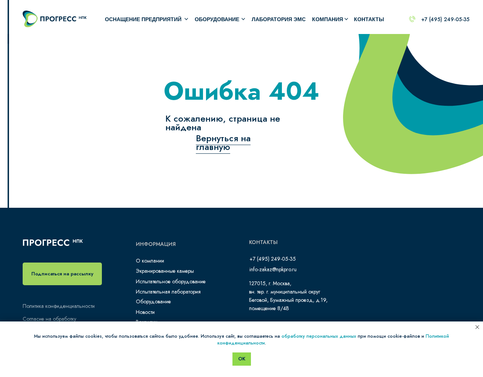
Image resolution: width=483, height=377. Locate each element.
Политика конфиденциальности (59, 306)
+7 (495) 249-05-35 (445, 19)
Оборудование (153, 301)
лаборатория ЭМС (279, 19)
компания (327, 19)
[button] (62, 274)
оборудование (217, 19)
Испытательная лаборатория (168, 291)
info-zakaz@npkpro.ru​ (273, 269)
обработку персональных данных (318, 336)
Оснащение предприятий (143, 19)
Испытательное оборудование (171, 281)
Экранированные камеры (165, 271)
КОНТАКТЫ (369, 19)
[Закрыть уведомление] (477, 327)
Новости (145, 312)
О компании (150, 260)
